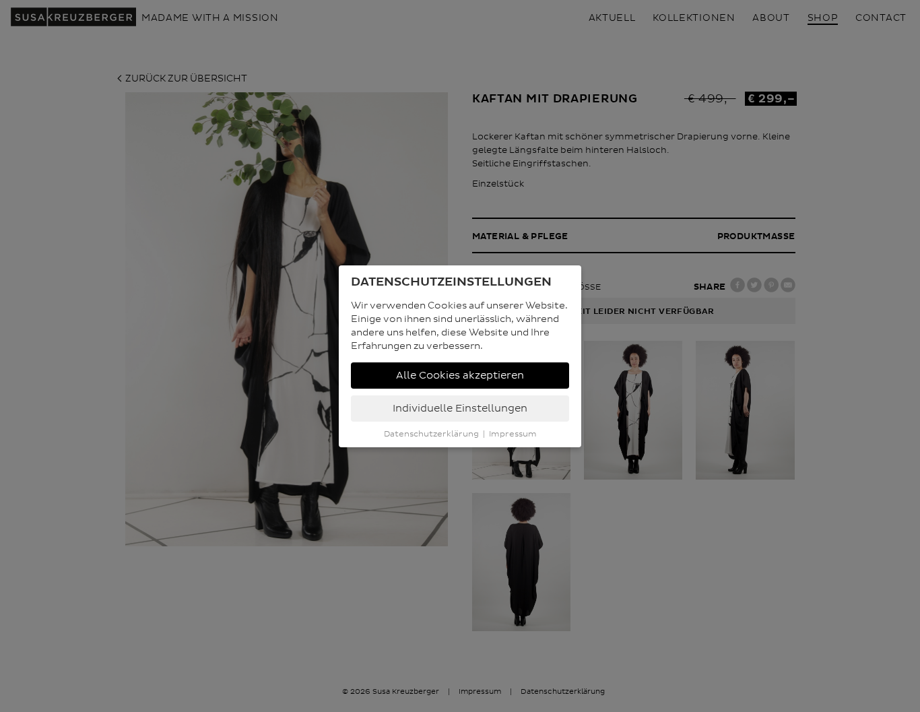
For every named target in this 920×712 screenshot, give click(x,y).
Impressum (513, 434)
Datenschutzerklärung (431, 434)
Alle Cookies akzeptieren (460, 375)
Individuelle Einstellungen (460, 408)
